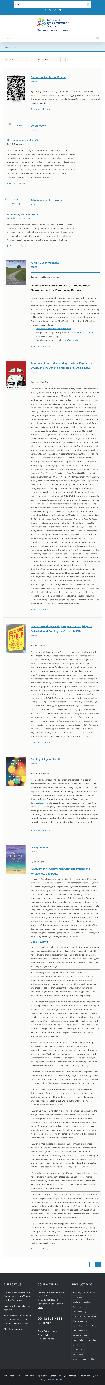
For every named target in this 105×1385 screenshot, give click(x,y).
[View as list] (68, 59)
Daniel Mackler (79, 1307)
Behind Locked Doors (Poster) (49, 77)
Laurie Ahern (92, 1340)
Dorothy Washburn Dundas (84, 1316)
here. (48, 177)
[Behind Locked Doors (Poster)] (16, 88)
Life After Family (70, 340)
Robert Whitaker (79, 1359)
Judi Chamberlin (80, 1331)
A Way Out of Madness (45, 262)
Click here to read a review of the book (53, 328)
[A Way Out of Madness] (16, 272)
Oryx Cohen (77, 1345)
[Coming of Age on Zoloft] (16, 771)
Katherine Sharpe (80, 1335)
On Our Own (38, 125)
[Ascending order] (32, 59)
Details (47, 109)
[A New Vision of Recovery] (16, 201)
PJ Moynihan (78, 1354)
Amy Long (77, 1293)
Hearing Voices (91, 1326)
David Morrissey (79, 1312)
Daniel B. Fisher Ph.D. (81, 1302)
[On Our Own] (16, 125)
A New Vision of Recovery (46, 200)
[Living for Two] (16, 859)
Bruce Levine (89, 1293)
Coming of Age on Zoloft (45, 759)
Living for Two (39, 847)
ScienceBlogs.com (39, 803)
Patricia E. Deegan (80, 1350)
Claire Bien (77, 1297)
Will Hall (93, 1359)
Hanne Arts (77, 1326)
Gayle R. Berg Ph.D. (80, 1321)
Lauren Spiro (78, 1340)
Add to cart (36, 109)
